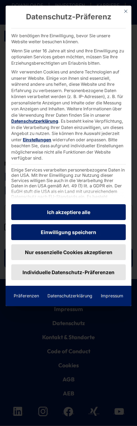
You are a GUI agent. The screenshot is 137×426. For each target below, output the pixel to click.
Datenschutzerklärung (34, 121)
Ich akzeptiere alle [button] (68, 212)
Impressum (112, 295)
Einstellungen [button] (37, 139)
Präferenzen (26, 295)
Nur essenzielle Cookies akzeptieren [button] (68, 252)
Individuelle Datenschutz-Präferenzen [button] (68, 272)
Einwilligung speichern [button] (68, 232)
